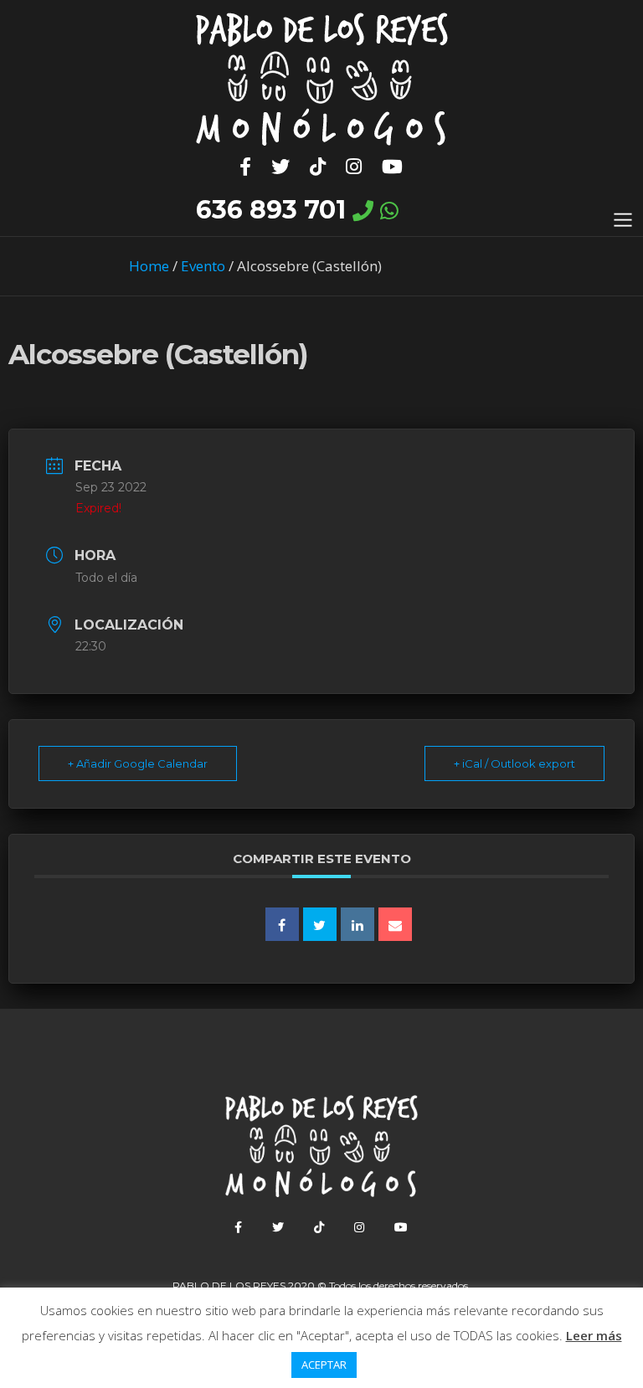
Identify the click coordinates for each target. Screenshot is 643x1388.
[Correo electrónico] (395, 924)
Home (149, 265)
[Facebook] (245, 167)
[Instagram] (354, 167)
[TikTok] (318, 167)
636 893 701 (271, 209)
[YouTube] (393, 167)
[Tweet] (320, 924)
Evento (203, 265)
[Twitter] (281, 167)
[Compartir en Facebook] (282, 924)
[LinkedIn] (357, 924)
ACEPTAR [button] (324, 1364)
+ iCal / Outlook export (514, 763)
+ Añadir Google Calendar (138, 763)
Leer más (594, 1335)
